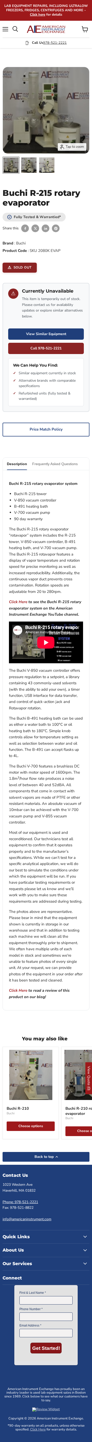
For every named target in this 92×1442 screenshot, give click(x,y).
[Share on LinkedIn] (45, 228)
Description (17, 464)
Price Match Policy (46, 429)
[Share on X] (35, 228)
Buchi (21, 243)
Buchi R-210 (18, 1108)
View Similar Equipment (46, 334)
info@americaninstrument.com (27, 1219)
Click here (37, 14)
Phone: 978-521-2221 (20, 1202)
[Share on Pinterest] (56, 228)
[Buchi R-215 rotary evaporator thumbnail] (11, 165)
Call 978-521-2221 (46, 348)
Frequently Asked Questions (55, 464)
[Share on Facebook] (25, 228)
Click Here (18, 601)
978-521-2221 (55, 42)
